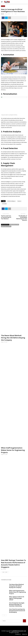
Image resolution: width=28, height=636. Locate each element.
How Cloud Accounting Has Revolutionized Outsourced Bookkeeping (17, 610)
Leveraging (4, 203)
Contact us (18, 634)
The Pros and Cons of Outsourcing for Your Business (6, 217)
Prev (3, 572)
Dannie (2, 13)
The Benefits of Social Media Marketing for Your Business (21, 218)
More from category (6, 226)
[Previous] (3, 615)
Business (3, 6)
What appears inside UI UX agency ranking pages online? (16, 598)
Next (6, 572)
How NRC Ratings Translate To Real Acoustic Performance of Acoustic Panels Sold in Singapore (13, 563)
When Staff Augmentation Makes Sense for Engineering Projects (13, 450)
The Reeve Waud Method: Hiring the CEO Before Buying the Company (13, 337)
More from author (14, 224)
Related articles (5, 224)
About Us (24, 634)
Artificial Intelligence (11, 201)
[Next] (5, 615)
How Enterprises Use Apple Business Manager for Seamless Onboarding (16, 604)
